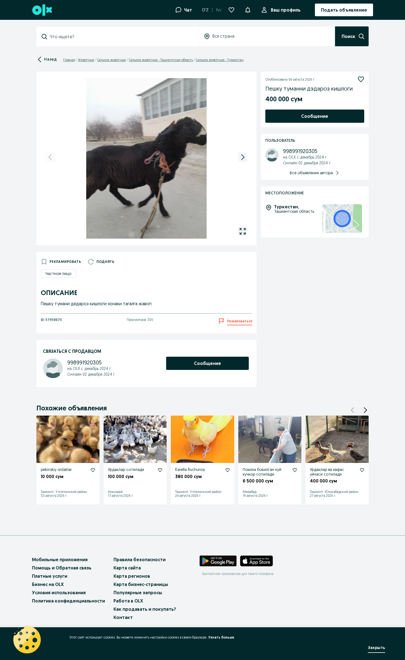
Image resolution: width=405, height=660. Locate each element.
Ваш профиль (286, 10)
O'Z (205, 9)
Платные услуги (49, 576)
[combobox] (121, 37)
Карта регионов (132, 576)
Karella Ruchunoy (190, 469)
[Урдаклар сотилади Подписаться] (160, 470)
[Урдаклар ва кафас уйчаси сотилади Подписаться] (362, 470)
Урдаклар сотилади (126, 469)
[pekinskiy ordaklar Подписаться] (93, 470)
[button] (247, 9)
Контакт (123, 617)
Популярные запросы (138, 592)
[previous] (50, 157)
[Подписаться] (361, 79)
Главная (69, 60)
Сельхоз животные (111, 60)
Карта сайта (127, 568)
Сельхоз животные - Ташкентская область (161, 60)
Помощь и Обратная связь (61, 568)
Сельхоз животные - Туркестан (220, 60)
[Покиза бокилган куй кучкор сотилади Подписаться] (295, 470)
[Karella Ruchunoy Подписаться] (227, 470)
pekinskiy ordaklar (56, 469)
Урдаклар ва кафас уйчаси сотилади (327, 472)
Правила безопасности (140, 559)
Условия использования (59, 592)
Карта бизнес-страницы (141, 584)
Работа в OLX (128, 601)
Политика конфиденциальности (68, 601)
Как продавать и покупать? (145, 609)
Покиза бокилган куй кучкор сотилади (262, 472)
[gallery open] (242, 231)
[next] (242, 157)
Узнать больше (221, 637)
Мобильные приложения (60, 559)
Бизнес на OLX (48, 584)
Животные (86, 60)
